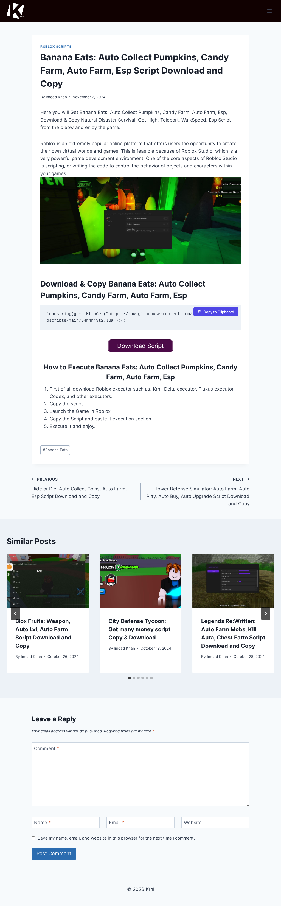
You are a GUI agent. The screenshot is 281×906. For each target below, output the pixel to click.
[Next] (265, 613)
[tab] (129, 678)
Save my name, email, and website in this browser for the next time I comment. (116, 838)
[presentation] (48, 581)
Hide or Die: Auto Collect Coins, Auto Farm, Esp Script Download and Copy (79, 488)
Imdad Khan (56, 97)
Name (42, 822)
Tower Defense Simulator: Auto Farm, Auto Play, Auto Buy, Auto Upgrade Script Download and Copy (198, 491)
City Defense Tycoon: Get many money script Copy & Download (139, 629)
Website (193, 822)
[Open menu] (269, 11)
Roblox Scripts (55, 46)
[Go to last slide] (15, 613)
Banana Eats (55, 450)
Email (117, 822)
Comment (46, 748)
